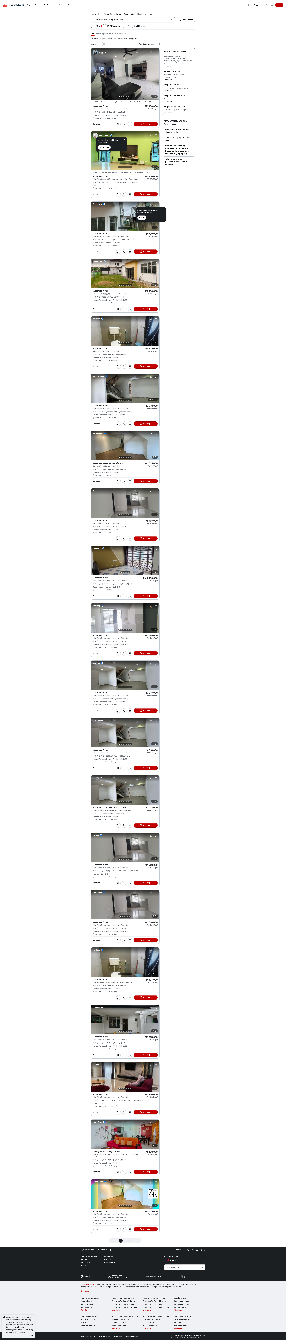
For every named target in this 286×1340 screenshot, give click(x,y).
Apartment (179, 64)
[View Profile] (101, 52)
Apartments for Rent (150, 1319)
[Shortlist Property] (156, 52)
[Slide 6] (128, 96)
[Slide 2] (121, 96)
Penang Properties (181, 1307)
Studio (166, 99)
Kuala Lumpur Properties (183, 1301)
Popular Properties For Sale (123, 1298)
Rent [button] (37, 5)
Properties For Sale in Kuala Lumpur (125, 1307)
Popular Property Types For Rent (156, 1316)
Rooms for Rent (149, 1325)
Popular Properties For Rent (154, 1298)
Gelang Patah (129, 14)
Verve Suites (178, 1322)
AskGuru (84, 1322)
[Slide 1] (119, 96)
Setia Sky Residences (182, 1319)
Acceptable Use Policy (88, 1336)
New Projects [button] (49, 5)
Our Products (85, 1262)
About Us (84, 1259)
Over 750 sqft (168, 110)
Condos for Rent (149, 1322)
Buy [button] (28, 5)
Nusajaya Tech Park (171, 77)
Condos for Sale (118, 1322)
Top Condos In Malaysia (184, 1316)
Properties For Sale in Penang (123, 1304)
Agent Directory (86, 1307)
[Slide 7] (130, 96)
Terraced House (184, 62)
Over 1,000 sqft (180, 110)
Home (93, 14)
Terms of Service (104, 1336)
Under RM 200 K (169, 88)
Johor (118, 14)
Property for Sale (105, 14)
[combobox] (133, 19)
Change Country (171, 1256)
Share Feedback (109, 1262)
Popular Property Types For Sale (125, 1316)
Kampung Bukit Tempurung (174, 75)
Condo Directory (87, 1304)
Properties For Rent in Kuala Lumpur (156, 1307)
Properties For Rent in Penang (154, 1304)
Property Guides (87, 1325)
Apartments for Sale (119, 1319)
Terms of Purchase (131, 1336)
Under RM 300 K (182, 88)
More (70, 5)
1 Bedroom (174, 99)
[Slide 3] (123, 96)
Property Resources (89, 1316)
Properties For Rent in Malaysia (154, 1301)
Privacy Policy (28, 1325)
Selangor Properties (181, 1304)
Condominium (169, 64)
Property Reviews (87, 1301)
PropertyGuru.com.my (88, 1284)
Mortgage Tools (86, 1319)
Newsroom (107, 1259)
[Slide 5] (126, 96)
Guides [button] (62, 5)
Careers (83, 1265)
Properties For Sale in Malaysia (123, 1301)
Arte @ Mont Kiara (180, 1325)
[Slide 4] (126, 572)
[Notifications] (272, 5)
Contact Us (108, 1256)
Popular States (180, 1298)
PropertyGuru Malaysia (90, 1298)
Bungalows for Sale (119, 1325)
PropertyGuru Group (89, 1256)
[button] (93, 33)
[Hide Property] (151, 52)
